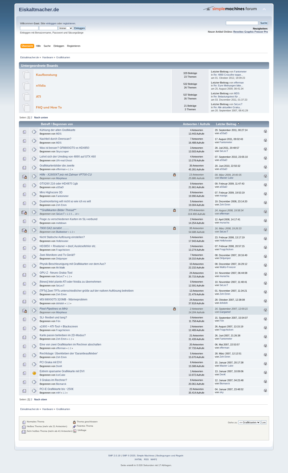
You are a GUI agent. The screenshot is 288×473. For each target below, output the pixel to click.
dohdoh (60, 303)
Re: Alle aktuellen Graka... (228, 107)
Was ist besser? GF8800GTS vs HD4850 (64, 147)
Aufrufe (205, 124)
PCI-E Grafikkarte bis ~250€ (57, 389)
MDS (236, 93)
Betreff (45, 124)
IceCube (60, 375)
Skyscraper (62, 151)
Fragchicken (63, 249)
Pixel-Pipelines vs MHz (54, 308)
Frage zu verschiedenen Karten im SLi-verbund (68, 219)
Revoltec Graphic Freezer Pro (250, 31)
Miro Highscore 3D (51, 192)
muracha (224, 222)
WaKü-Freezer (228, 267)
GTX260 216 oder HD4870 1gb (59, 183)
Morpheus (61, 178)
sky (222, 392)
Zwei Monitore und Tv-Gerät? (57, 255)
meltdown (61, 223)
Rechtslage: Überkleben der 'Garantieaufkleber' (69, 353)
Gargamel (225, 312)
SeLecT (238, 104)
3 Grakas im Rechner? (53, 380)
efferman (239, 82)
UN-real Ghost (64, 160)
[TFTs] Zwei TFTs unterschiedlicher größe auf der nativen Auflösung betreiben (87, 290)
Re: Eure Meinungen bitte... (228, 85)
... (73, 214)
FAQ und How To (49, 107)
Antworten (190, 124)
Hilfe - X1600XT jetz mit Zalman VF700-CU (66, 174)
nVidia (41, 85)
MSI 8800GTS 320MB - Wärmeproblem (63, 299)
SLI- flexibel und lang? (53, 317)
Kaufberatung (46, 75)
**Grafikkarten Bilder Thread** (58, 210)
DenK (59, 366)
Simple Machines (145, 455)
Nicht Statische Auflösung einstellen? (62, 237)
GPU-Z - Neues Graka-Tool (56, 272)
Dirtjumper (61, 258)
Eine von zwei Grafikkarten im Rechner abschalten (70, 344)
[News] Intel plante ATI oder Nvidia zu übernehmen (70, 281)
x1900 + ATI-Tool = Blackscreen (59, 326)
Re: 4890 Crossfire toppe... (228, 74)
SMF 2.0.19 (114, 455)
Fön (58, 321)
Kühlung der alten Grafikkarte (57, 130)
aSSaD (223, 133)
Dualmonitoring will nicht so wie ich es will (65, 201)
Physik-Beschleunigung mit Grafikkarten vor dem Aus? (73, 264)
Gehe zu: (233, 422)
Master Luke (226, 177)
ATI (38, 96)
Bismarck (61, 384)
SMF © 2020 (128, 455)
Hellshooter (62, 241)
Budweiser (62, 231)
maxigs (223, 195)
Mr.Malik (60, 267)
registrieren (69, 23)
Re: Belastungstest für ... (227, 96)
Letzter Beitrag (226, 124)
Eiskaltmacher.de (39, 9)
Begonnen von (63, 124)
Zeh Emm (61, 205)
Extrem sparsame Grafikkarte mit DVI (62, 371)
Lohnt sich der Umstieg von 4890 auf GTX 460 (68, 156)
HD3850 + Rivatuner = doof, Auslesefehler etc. (68, 246)
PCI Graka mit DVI (51, 362)
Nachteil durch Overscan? (55, 138)
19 (76, 214)
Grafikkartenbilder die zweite (57, 165)
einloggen (51, 23)
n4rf (58, 392)
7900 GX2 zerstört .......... (54, 228)
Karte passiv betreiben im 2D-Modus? (63, 335)
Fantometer (240, 71)
